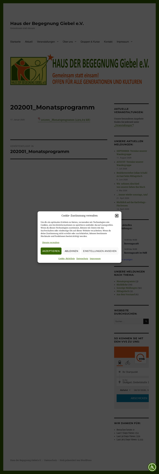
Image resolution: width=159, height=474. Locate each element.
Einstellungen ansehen (100, 251)
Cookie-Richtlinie (66, 258)
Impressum (95, 258)
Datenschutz (82, 258)
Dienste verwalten (50, 242)
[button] (116, 215)
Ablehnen (71, 251)
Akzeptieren (51, 251)
